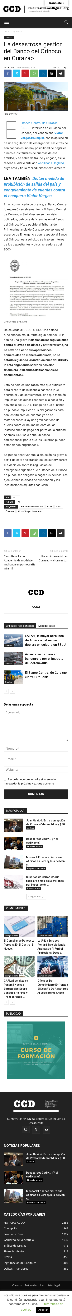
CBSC (58, 506)
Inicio (6, 31)
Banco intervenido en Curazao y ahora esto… (53, 558)
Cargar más (34, 896)
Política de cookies (35, 1285)
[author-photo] (36, 601)
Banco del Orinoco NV (32, 506)
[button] (6, 22)
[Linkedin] (43, 73)
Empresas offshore (36, 868)
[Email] (52, 73)
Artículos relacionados (20, 625)
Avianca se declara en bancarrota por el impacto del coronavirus (44, 658)
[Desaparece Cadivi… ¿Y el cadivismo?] (13, 843)
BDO (49, 506)
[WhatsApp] (34, 73)
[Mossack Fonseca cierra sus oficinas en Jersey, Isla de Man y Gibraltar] (13, 862)
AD (19, 501)
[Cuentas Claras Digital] (36, 9)
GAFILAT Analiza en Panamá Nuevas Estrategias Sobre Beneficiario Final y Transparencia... (16, 988)
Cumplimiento (11, 935)
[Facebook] (8, 73)
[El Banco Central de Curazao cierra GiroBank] (13, 677)
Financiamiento (34, 846)
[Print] (61, 73)
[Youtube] (46, 1130)
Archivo (30, 827)
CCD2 (11, 67)
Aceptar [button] (43, 1309)
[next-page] (12, 691)
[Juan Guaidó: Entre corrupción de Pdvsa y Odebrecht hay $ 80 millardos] (13, 825)
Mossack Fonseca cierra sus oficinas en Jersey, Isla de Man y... (45, 861)
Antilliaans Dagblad (51, 163)
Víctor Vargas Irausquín (29, 511)
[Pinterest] (25, 73)
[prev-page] (6, 691)
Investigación (33, 888)
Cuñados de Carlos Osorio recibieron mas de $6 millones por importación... (45, 880)
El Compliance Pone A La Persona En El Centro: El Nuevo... (19, 944)
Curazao (10, 511)
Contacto (17, 1285)
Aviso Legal (54, 1285)
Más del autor (46, 625)
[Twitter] (16, 73)
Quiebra (17, 31)
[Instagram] (26, 1129)
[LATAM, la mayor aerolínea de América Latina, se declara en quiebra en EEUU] (13, 640)
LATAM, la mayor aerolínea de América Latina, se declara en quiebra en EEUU (45, 640)
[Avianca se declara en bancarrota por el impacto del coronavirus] (13, 658)
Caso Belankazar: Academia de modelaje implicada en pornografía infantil (19, 562)
